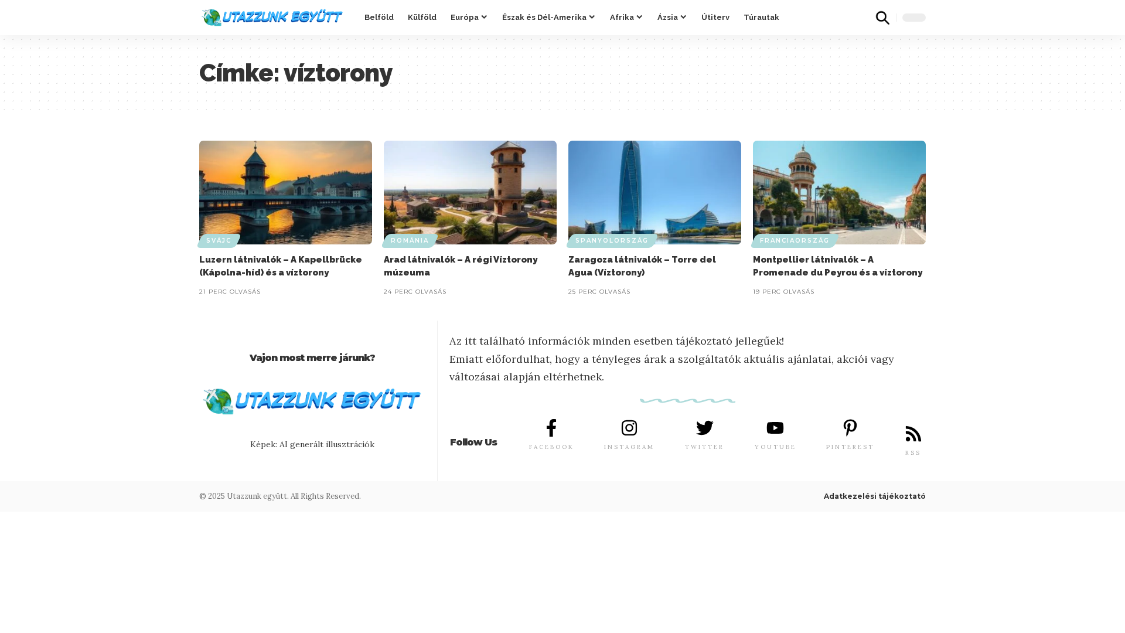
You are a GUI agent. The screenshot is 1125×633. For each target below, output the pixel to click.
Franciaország (795, 240)
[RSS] (913, 434)
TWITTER (704, 447)
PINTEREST (850, 447)
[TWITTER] (705, 428)
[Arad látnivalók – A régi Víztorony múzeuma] (470, 192)
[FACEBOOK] (551, 428)
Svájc (218, 240)
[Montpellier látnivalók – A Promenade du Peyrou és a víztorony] (839, 192)
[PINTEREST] (850, 428)
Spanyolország (612, 240)
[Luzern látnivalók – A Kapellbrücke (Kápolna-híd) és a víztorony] (285, 192)
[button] (882, 17)
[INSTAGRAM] (629, 428)
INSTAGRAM (629, 447)
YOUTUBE (775, 447)
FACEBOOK (551, 447)
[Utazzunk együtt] (272, 17)
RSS (913, 453)
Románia (410, 240)
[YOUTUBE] (775, 428)
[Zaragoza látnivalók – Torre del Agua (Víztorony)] (654, 192)
